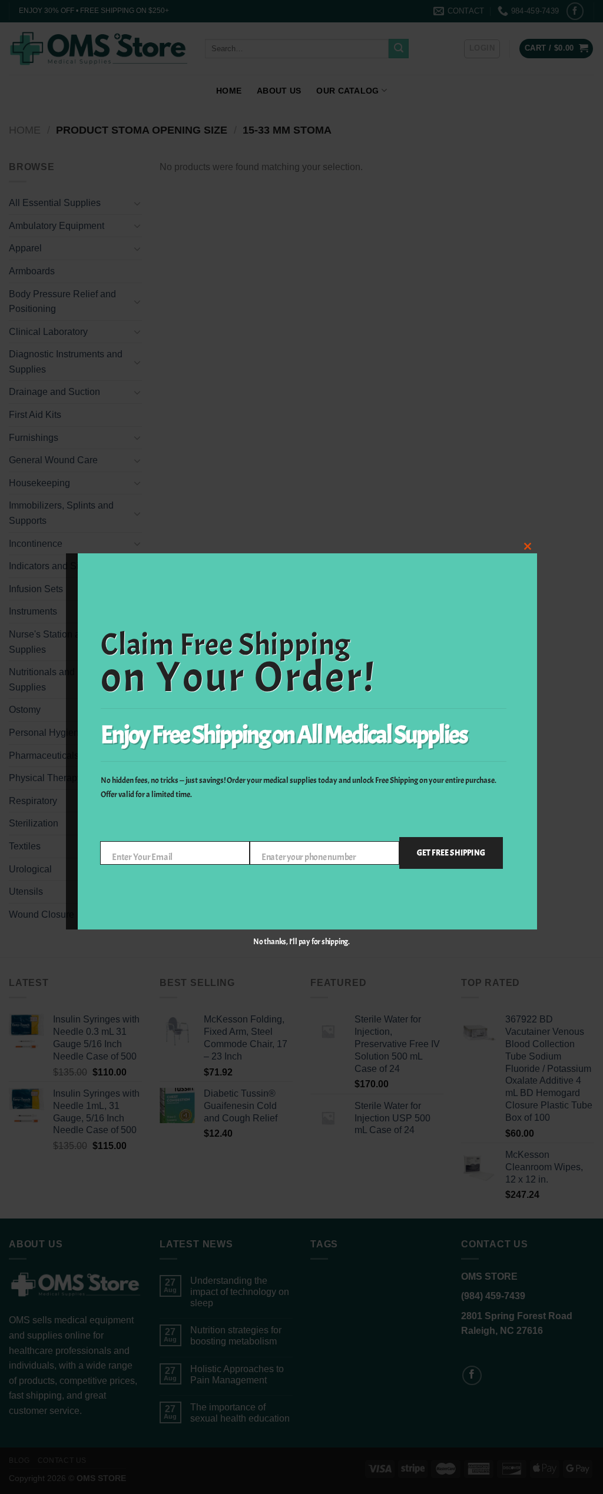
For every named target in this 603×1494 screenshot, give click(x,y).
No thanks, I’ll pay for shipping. (301, 942)
